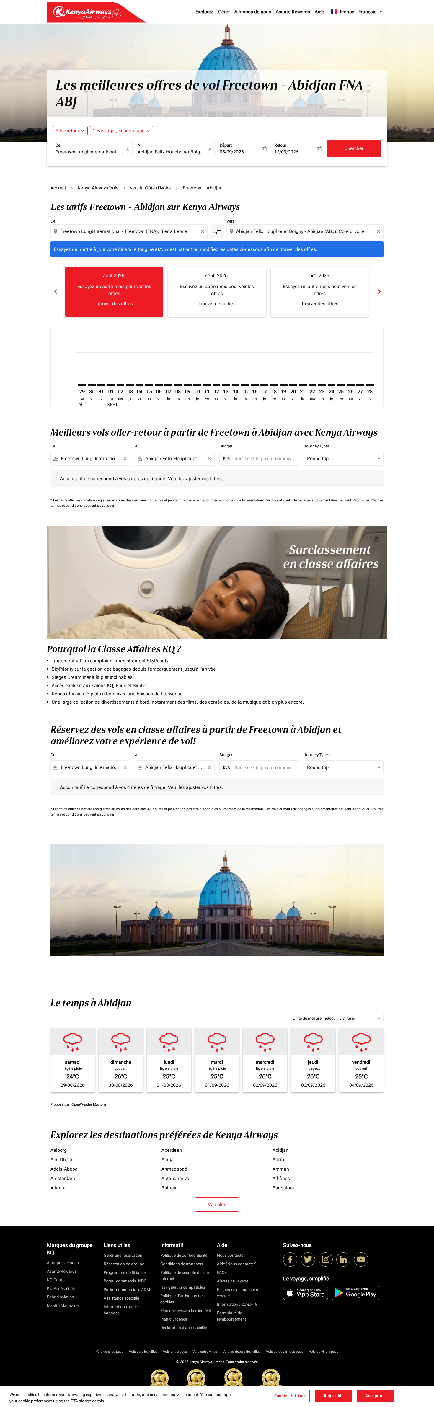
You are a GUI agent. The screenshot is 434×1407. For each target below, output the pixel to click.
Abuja (167, 1159)
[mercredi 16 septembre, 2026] (255, 385)
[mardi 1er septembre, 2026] (111, 385)
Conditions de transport (181, 1263)
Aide (319, 11)
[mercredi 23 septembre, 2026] (322, 385)
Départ (226, 145)
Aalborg (58, 1150)
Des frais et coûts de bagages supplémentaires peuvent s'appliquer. (318, 500)
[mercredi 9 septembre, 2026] (187, 385)
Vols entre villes (204, 1351)
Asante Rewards (293, 11)
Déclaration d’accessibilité (183, 1327)
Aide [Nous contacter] (237, 1263)
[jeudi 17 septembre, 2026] (264, 385)
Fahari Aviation (60, 1297)
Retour (280, 145)
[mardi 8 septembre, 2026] (178, 385)
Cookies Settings (290, 1395)
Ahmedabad (174, 1169)
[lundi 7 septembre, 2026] (168, 385)
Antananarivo (175, 1178)
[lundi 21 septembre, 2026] (302, 385)
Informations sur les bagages (122, 1309)
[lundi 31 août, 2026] (101, 385)
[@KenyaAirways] (308, 1259)
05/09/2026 (232, 152)
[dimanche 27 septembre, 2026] (360, 385)
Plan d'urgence (173, 1319)
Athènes (281, 1178)
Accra (278, 1159)
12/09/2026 (286, 152)
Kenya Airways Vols (98, 188)
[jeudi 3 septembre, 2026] (130, 385)
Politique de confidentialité (183, 1255)
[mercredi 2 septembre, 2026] (120, 385)
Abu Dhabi (61, 1159)
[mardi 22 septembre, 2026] (312, 385)
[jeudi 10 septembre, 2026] (197, 385)
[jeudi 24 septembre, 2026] (331, 385)
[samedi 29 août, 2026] (82, 385)
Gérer (224, 11)
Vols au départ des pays (284, 1351)
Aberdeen (171, 1150)
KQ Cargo (56, 1279)
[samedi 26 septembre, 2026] (351, 385)
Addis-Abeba (64, 1169)
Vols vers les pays (109, 1351)
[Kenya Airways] (290, 1259)
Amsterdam (62, 1178)
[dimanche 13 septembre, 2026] (226, 385)
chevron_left (55, 292)
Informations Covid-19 (237, 1304)
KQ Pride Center (61, 1288)
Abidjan (280, 1150)
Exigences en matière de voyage (238, 1292)
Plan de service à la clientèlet (185, 1310)
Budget (225, 446)
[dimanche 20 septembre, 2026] (293, 385)
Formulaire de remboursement (231, 1315)
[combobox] (90, 152)
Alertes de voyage (232, 1281)
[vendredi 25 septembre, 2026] (341, 385)
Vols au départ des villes (241, 1351)
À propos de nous (252, 11)
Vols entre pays (175, 1351)
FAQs (222, 1272)
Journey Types (317, 446)
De (58, 145)
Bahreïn (169, 1188)
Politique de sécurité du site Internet (184, 1275)
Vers (230, 221)
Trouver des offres (114, 303)
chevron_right (379, 292)
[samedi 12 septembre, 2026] (216, 385)
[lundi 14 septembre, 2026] (235, 385)
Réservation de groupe (124, 1263)
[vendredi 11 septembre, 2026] (207, 385)
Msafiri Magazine (63, 1305)
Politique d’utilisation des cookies (182, 1298)
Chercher (353, 148)
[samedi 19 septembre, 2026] (283, 385)
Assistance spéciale (121, 1298)
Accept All (375, 1395)
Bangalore (283, 1188)
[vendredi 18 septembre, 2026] (274, 385)
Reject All (333, 1395)
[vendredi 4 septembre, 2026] (139, 385)
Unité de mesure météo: (314, 1018)
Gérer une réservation (123, 1255)
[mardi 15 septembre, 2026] (245, 385)
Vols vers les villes (143, 1351)
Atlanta (58, 1188)
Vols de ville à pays (323, 1351)
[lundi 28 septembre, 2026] (370, 385)
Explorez (204, 11)
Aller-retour (67, 130)
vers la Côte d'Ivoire (150, 188)
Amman (281, 1169)
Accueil (58, 188)
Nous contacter (231, 1255)
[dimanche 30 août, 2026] (91, 385)
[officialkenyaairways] (326, 1259)
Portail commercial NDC (125, 1281)
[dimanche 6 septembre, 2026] (159, 385)
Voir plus (217, 1204)
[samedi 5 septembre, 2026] (149, 385)
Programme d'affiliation (125, 1272)
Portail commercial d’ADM (127, 1289)
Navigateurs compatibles (182, 1287)
